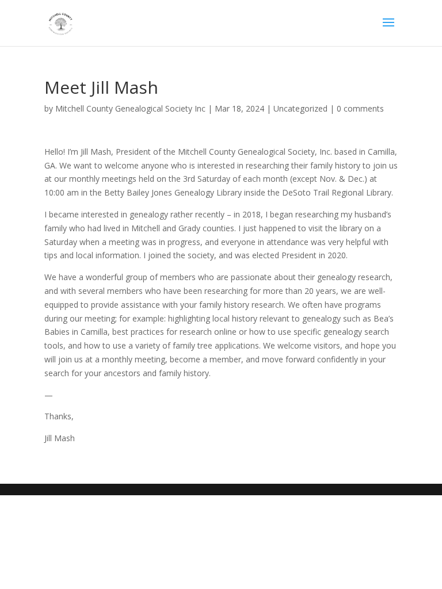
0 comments (360, 108)
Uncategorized (300, 108)
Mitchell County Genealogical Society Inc (130, 108)
